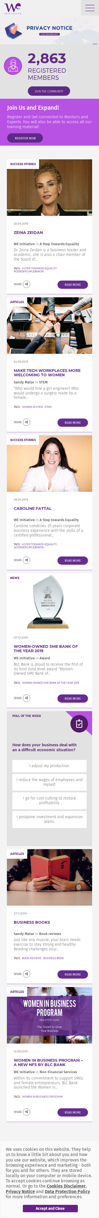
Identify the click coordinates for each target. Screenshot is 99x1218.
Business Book (53, 958)
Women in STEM (32, 406)
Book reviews (32, 958)
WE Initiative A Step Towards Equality (46, 244)
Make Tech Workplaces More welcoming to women (47, 373)
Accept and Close (50, 1208)
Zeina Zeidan (28, 232)
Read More (73, 285)
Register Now (25, 138)
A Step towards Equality (39, 544)
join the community (49, 91)
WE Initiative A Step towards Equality (46, 520)
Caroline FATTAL (32, 508)
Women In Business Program (42, 1096)
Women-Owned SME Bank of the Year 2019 (46, 649)
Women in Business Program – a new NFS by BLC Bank (48, 1062)
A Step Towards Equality (39, 268)
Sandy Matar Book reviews (37, 934)
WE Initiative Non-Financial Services (45, 1072)
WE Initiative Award (32, 658)
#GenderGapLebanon (29, 271)
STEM (48, 406)
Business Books (32, 922)
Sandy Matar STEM (31, 382)
